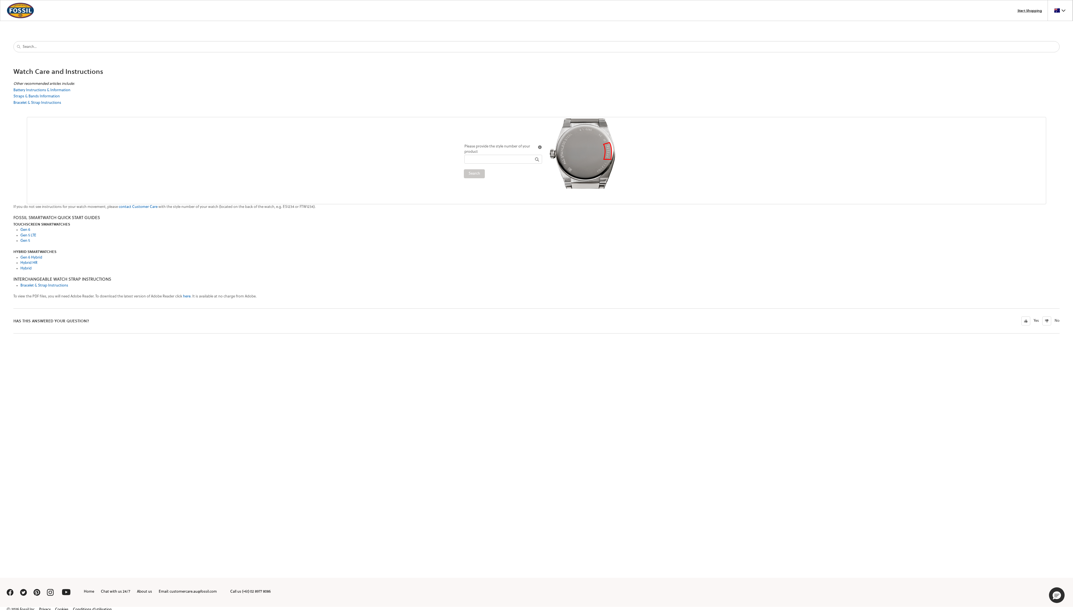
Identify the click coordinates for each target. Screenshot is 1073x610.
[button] (1057, 595)
